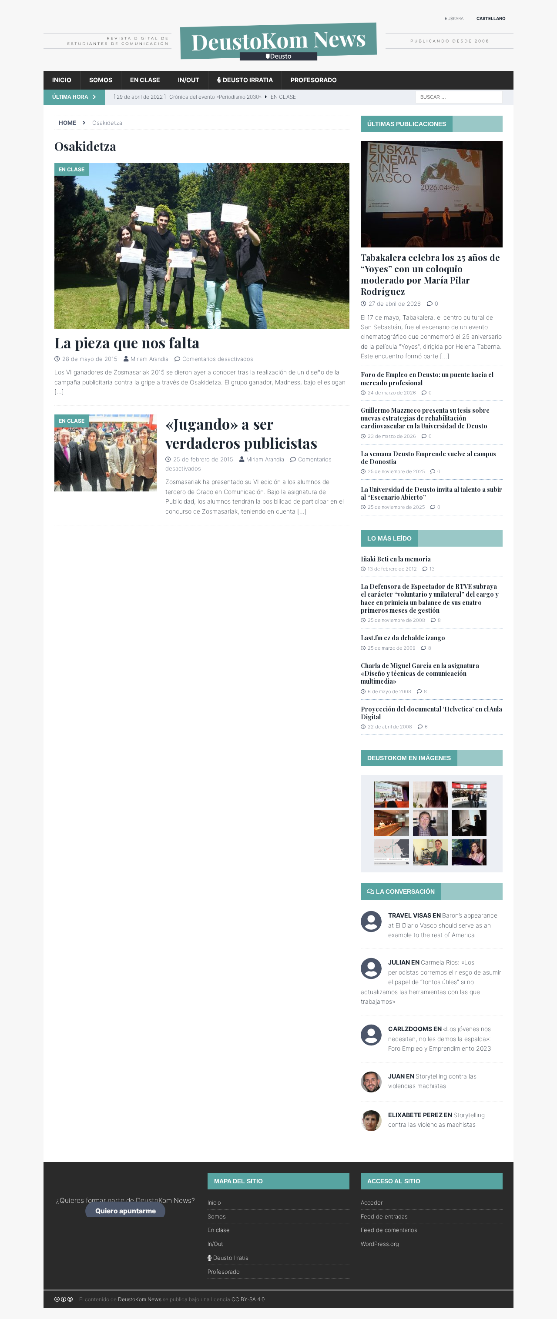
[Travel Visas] (371, 927)
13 (432, 569)
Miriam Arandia (149, 358)
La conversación (404, 891)
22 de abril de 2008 (390, 727)
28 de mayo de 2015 (89, 358)
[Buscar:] (459, 96)
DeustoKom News (139, 1299)
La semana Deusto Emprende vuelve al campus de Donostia (428, 458)
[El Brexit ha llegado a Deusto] (430, 823)
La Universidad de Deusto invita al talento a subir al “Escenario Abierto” (431, 493)
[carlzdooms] (371, 1041)
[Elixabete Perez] (371, 1125)
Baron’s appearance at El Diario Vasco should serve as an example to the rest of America (442, 925)
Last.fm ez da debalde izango (403, 638)
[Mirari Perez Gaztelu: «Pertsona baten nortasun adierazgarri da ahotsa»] (430, 852)
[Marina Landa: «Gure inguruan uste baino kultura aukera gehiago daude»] (469, 823)
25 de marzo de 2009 (392, 648)
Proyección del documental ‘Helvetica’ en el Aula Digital (431, 713)
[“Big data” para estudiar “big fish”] (391, 852)
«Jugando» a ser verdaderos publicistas (241, 433)
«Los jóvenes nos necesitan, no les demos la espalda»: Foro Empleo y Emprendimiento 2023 (439, 1038)
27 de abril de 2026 (395, 303)
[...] (445, 356)
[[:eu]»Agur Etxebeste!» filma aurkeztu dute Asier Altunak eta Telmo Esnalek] (391, 823)
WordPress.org (380, 1243)
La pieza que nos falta (127, 342)
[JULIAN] (371, 974)
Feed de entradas (384, 1216)
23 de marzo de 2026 (392, 436)
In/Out (188, 79)
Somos (100, 79)
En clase (145, 79)
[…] (59, 391)
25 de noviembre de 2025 (396, 471)
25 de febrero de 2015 (203, 459)
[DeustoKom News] (278, 66)
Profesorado (314, 79)
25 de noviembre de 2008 (396, 620)
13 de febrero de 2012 (392, 569)
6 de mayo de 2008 (389, 691)
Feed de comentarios (389, 1229)
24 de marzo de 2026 (392, 393)
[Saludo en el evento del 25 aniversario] (469, 852)
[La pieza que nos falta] (201, 246)
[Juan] (371, 1087)
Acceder (372, 1202)
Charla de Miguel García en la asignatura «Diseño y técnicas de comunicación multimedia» (420, 673)
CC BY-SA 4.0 (248, 1299)
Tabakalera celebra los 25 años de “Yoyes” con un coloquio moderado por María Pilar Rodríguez (430, 274)
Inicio (61, 79)
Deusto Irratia (247, 79)
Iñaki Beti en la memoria (396, 559)
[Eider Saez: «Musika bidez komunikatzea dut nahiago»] (430, 794)
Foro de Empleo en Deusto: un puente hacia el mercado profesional (427, 379)
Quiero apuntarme (125, 1211)
